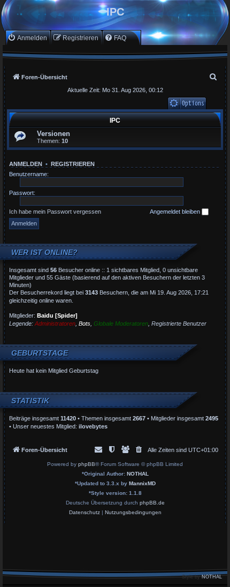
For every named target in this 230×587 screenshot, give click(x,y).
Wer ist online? (44, 252)
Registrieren (73, 164)
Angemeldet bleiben (176, 211)
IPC (115, 120)
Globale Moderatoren (121, 323)
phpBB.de (152, 503)
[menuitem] (27, 38)
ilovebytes (93, 426)
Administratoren (55, 323)
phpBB (86, 464)
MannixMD (142, 483)
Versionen (53, 134)
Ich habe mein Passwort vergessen (55, 211)
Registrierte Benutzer (178, 323)
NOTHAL (138, 474)
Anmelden (25, 164)
